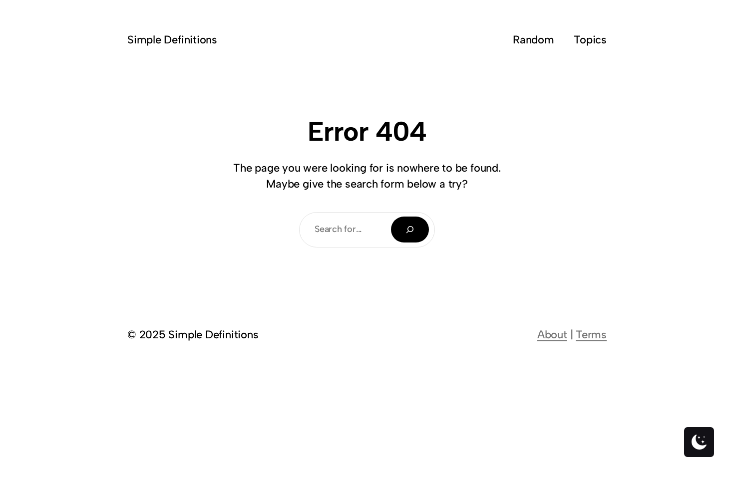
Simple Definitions (172, 39)
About (552, 334)
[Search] (410, 229)
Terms (591, 334)
